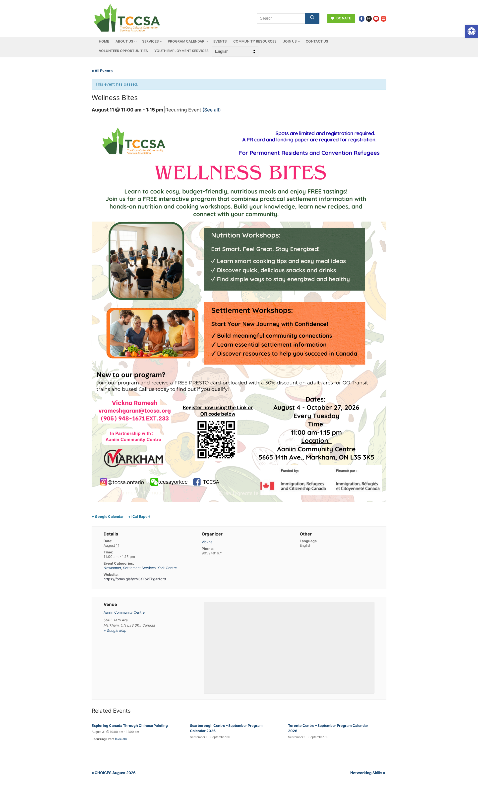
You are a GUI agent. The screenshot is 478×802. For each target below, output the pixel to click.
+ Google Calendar (108, 516)
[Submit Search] (312, 18)
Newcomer (112, 568)
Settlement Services (139, 568)
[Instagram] (369, 18)
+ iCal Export (139, 516)
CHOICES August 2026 (114, 772)
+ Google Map (115, 630)
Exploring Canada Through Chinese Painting (130, 725)
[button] (471, 31)
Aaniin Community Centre (124, 612)
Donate (343, 18)
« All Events (102, 70)
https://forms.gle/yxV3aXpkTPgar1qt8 (135, 579)
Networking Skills (367, 772)
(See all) (211, 110)
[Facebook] (361, 18)
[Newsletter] (383, 18)
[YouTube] (376, 18)
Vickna (207, 542)
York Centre (167, 568)
